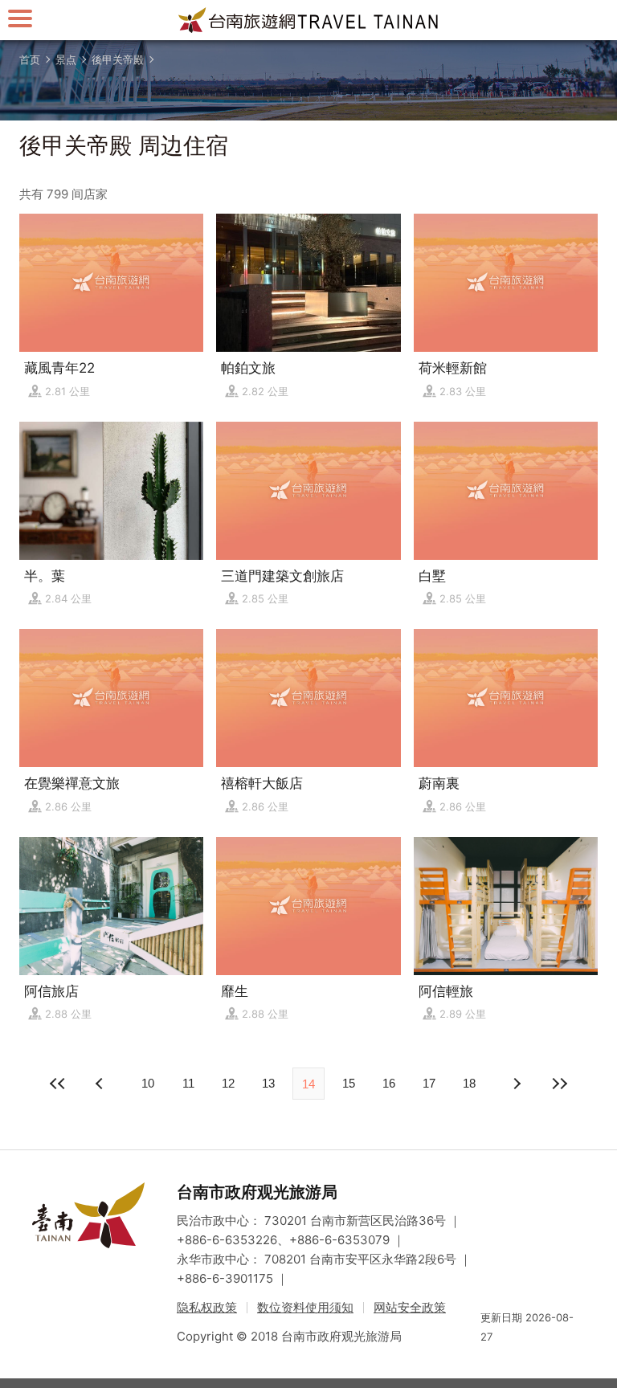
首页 (29, 59)
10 (147, 1083)
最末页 (559, 1084)
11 (188, 1083)
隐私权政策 (207, 1307)
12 (228, 1083)
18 (469, 1083)
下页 (101, 1084)
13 (268, 1083)
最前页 (58, 1084)
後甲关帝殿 (118, 59)
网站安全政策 (410, 1307)
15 (348, 1083)
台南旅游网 (308, 20)
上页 (516, 1084)
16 (388, 1083)
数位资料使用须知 (305, 1307)
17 (429, 1083)
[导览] (20, 18)
